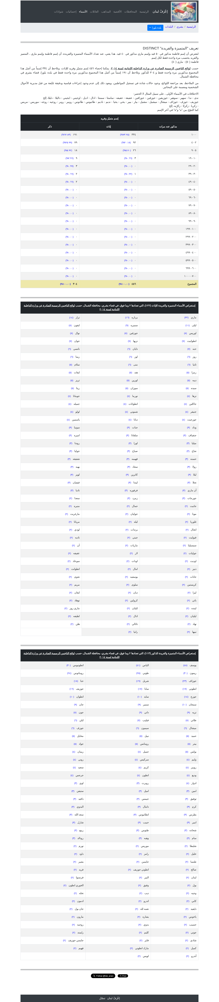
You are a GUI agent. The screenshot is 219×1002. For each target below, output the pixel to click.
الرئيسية (144, 11)
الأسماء (82, 11)
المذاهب (106, 11)
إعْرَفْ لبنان (160, 11)
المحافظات (130, 11)
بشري (180, 26)
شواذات (58, 11)
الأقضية (117, 11)
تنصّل (102, 998)
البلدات (169, 26)
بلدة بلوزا (156, 27)
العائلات (94, 11)
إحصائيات (71, 11)
